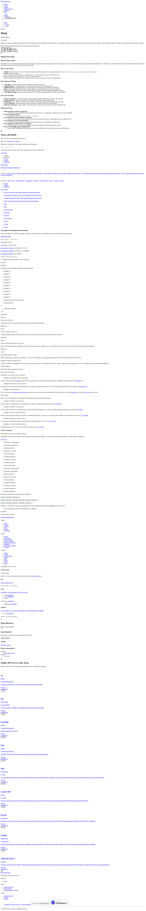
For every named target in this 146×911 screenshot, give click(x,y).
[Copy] (15, 49)
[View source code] (2, 691)
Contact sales (4, 164)
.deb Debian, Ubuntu (6, 592)
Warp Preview (37, 576)
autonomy (18, 380)
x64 (8, 595)
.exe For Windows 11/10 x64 (8, 610)
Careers (6, 160)
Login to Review (5, 638)
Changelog (29, 180)
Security (6, 529)
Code (5, 523)
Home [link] (5, 4)
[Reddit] (4, 49)
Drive (5, 527)
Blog (9, 180)
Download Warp (15, 167)
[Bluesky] (10, 49)
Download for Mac (6, 167)
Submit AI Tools (8, 896)
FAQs (5, 562)
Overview (3, 51)
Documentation (8, 539)
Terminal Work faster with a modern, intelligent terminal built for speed (101, 173)
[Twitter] (2, 49)
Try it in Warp (57, 404)
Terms (5, 563)
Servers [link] (6, 6)
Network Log (74, 392)
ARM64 (11, 595)
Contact (56, 180)
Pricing (6, 159)
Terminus (6, 547)
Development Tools (9, 653)
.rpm (2, 245)
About (5, 553)
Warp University (20, 180)
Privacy (62, 180)
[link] (5, 1)
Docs (12, 180)
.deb (2, 242)
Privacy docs (86, 392)
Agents (6, 524)
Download (7, 538)
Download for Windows (7, 248)
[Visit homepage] (4, 691)
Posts (5, 881)
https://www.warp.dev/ (14, 141)
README (9, 51)
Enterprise (6, 162)
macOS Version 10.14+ (7, 582)
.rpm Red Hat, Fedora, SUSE (20, 592)
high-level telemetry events (20, 392)
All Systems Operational (7, 517)
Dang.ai (6, 897)
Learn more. (4, 153)
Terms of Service (8, 887)
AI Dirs (6, 899)
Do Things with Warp (10, 545)
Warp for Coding (8, 541)
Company (35, 180)
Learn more (4, 439)
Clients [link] (6, 7)
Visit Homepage (6, 645)
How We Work (44, 180)
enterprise (77, 380)
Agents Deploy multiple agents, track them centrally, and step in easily (62, 173)
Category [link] (6, 10)
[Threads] (7, 49)
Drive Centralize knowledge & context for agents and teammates (21, 201)
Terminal (6, 526)
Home (5, 22)
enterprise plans (83, 386)
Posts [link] (5, 12)
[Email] (12, 49)
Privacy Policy (8, 888)
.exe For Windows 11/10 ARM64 (25, 610)
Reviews (15, 51)
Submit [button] (6, 15)
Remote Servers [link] (8, 9)
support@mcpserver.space (11, 890)
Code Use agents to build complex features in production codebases (24, 173)
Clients (7, 24)
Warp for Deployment (10, 542)
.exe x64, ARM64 (39, 610)
